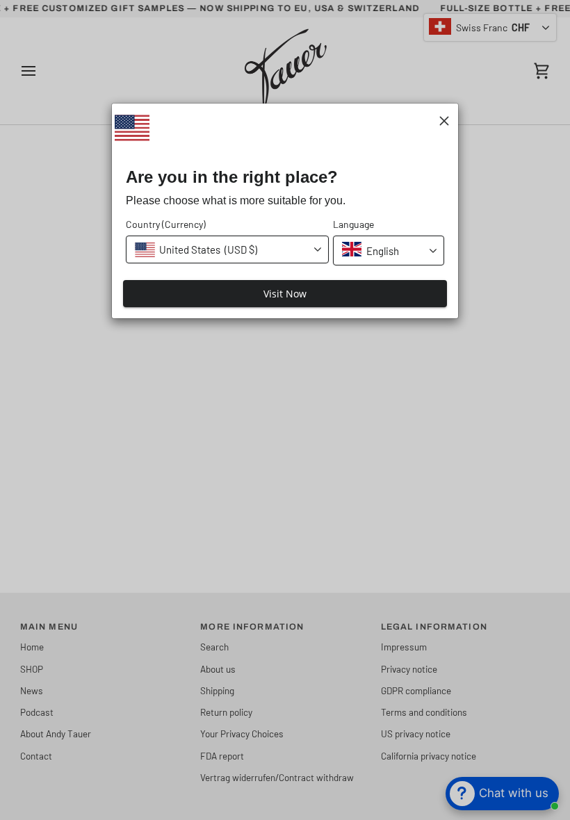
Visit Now (285, 293)
